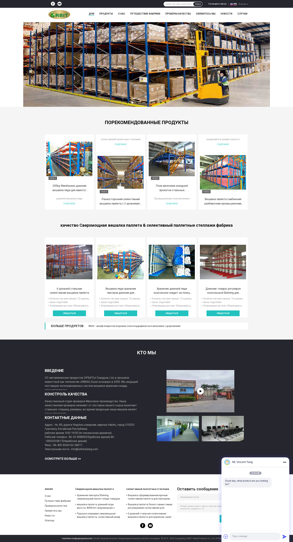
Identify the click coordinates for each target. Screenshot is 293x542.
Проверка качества (178, 13)
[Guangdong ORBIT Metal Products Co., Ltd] (59, 14)
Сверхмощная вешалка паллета (94, 489)
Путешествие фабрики (145, 13)
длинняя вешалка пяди (69, 198)
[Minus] (284, 462)
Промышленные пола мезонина (172, 198)
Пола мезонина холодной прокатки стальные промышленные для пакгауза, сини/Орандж (172, 188)
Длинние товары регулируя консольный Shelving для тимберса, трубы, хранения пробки (223, 291)
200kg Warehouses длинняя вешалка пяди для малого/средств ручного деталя (69, 188)
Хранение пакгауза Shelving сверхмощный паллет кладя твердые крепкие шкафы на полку (98, 497)
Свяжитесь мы (206, 13)
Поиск (198, 4)
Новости (226, 13)
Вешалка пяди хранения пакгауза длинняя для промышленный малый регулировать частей (120, 291)
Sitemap (49, 520)
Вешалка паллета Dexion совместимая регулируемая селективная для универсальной (150, 506)
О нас (121, 13)
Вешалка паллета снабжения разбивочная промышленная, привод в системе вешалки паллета (223, 202)
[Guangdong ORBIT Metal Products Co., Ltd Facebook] (53, 4)
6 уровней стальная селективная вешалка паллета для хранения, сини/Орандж (69, 291)
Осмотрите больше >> (63, 458)
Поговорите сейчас (217, 4)
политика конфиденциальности (77, 538)
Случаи (242, 13)
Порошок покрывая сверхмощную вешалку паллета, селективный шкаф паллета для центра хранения (98, 515)
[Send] (284, 536)
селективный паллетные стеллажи (121, 139)
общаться (69, 313)
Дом (91, 13)
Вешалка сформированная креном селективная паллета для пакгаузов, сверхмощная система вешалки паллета (149, 497)
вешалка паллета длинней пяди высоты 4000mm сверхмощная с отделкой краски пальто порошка (96, 506)
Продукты (106, 13)
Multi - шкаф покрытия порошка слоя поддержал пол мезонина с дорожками (134, 326)
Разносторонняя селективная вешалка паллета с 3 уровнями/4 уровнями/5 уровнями (121, 202)
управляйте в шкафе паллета (223, 139)
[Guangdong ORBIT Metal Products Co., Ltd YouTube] (59, 4)
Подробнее (69, 203)
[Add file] (225, 536)
